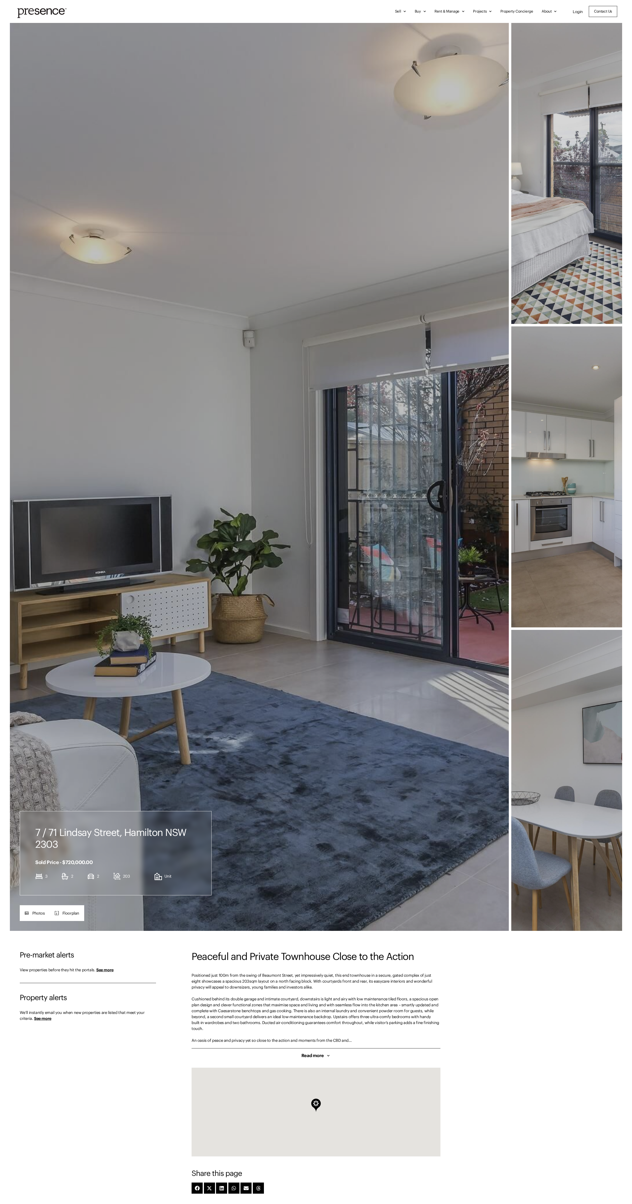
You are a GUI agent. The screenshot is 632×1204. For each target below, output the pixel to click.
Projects (480, 11)
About (547, 11)
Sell (398, 11)
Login (578, 11)
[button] (35, 913)
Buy (418, 11)
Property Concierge (516, 11)
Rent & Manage (446, 11)
